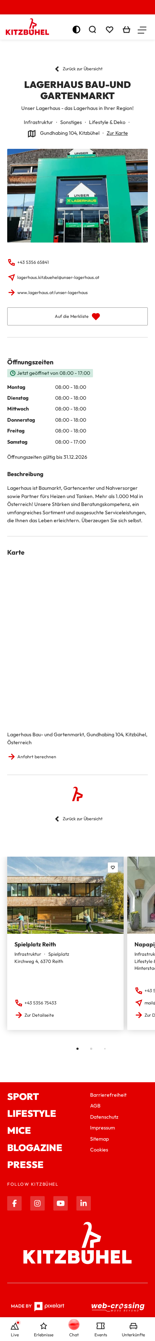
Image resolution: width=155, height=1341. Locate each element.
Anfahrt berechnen (36, 756)
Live (15, 1334)
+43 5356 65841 (33, 262)
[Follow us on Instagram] (37, 1203)
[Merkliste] (109, 29)
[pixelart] (37, 1306)
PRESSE (25, 1164)
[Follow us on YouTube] (60, 1203)
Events (100, 1334)
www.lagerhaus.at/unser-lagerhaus (52, 292)
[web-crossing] (118, 1306)
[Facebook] (14, 1203)
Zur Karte (117, 133)
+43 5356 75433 (41, 1002)
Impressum (102, 1127)
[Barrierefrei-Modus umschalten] (76, 29)
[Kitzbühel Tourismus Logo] (27, 26)
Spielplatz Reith (35, 944)
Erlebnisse (43, 1334)
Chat (74, 1334)
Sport (23, 1096)
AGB (95, 1105)
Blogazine (34, 1147)
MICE (19, 1130)
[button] (142, 29)
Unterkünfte (133, 1334)
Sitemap (99, 1139)
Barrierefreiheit (108, 1095)
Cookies (99, 1149)
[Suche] (92, 29)
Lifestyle (31, 1113)
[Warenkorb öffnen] (126, 29)
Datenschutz (104, 1117)
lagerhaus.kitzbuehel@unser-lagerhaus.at (58, 277)
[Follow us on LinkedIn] (83, 1203)
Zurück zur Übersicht (83, 68)
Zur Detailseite (39, 1015)
